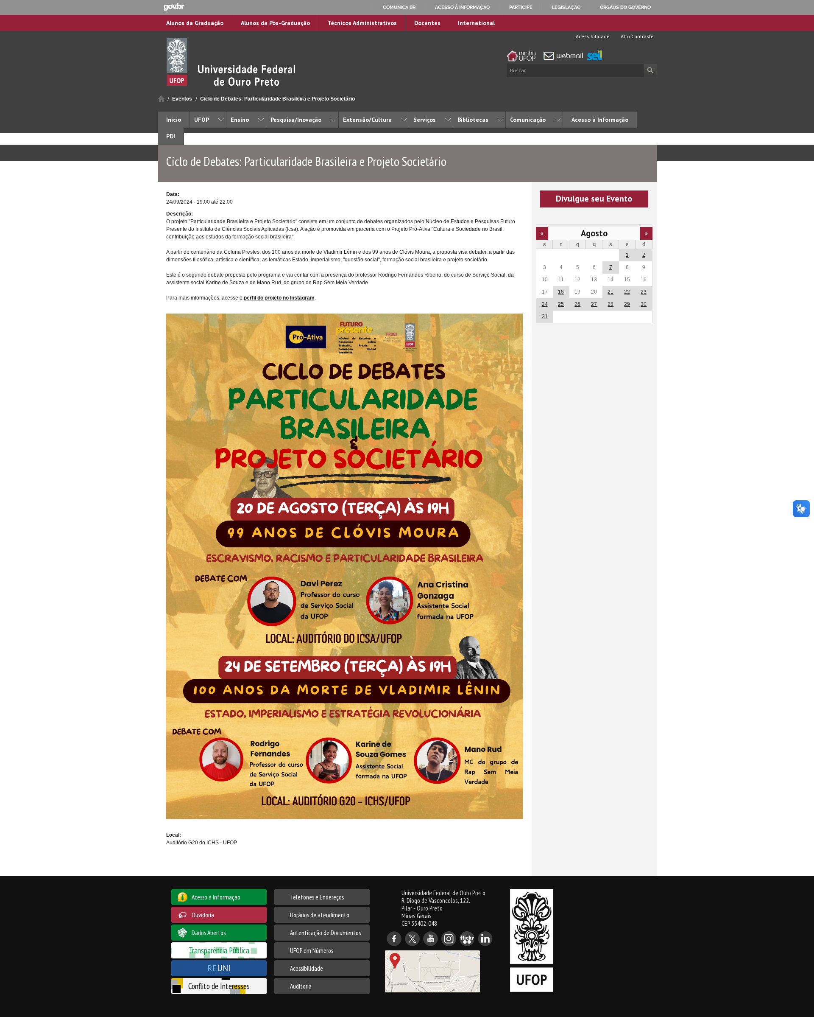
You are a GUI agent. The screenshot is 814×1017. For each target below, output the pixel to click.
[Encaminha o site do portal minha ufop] (524, 56)
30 (644, 304)
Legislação (566, 7)
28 (610, 304)
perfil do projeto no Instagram (279, 298)
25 (561, 304)
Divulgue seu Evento (594, 198)
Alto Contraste (636, 36)
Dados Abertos (209, 932)
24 (545, 304)
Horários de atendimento (319, 915)
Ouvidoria (203, 915)
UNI (219, 968)
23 (644, 292)
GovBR (173, 7)
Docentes (427, 23)
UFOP (201, 119)
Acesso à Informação (599, 119)
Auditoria (301, 986)
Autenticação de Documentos (325, 932)
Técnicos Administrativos (362, 23)
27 (594, 304)
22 (627, 292)
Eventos (182, 99)
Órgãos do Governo (625, 7)
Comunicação (528, 119)
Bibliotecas (472, 119)
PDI (170, 136)
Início (161, 98)
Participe (520, 7)
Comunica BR (399, 7)
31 (545, 316)
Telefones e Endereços (317, 897)
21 (610, 292)
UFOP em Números (311, 950)
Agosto (594, 233)
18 (561, 292)
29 (627, 304)
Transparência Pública (219, 950)
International (476, 23)
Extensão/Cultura (367, 119)
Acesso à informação (462, 7)
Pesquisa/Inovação (295, 119)
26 (577, 304)
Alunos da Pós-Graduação (275, 23)
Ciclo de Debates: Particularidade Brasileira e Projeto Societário (277, 99)
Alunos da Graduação (194, 23)
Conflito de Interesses (219, 986)
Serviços (424, 119)
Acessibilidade (592, 36)
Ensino (240, 119)
